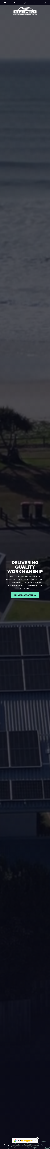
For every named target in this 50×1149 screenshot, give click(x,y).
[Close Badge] (37, 1138)
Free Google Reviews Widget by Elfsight (25, 1146)
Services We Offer (25, 594)
